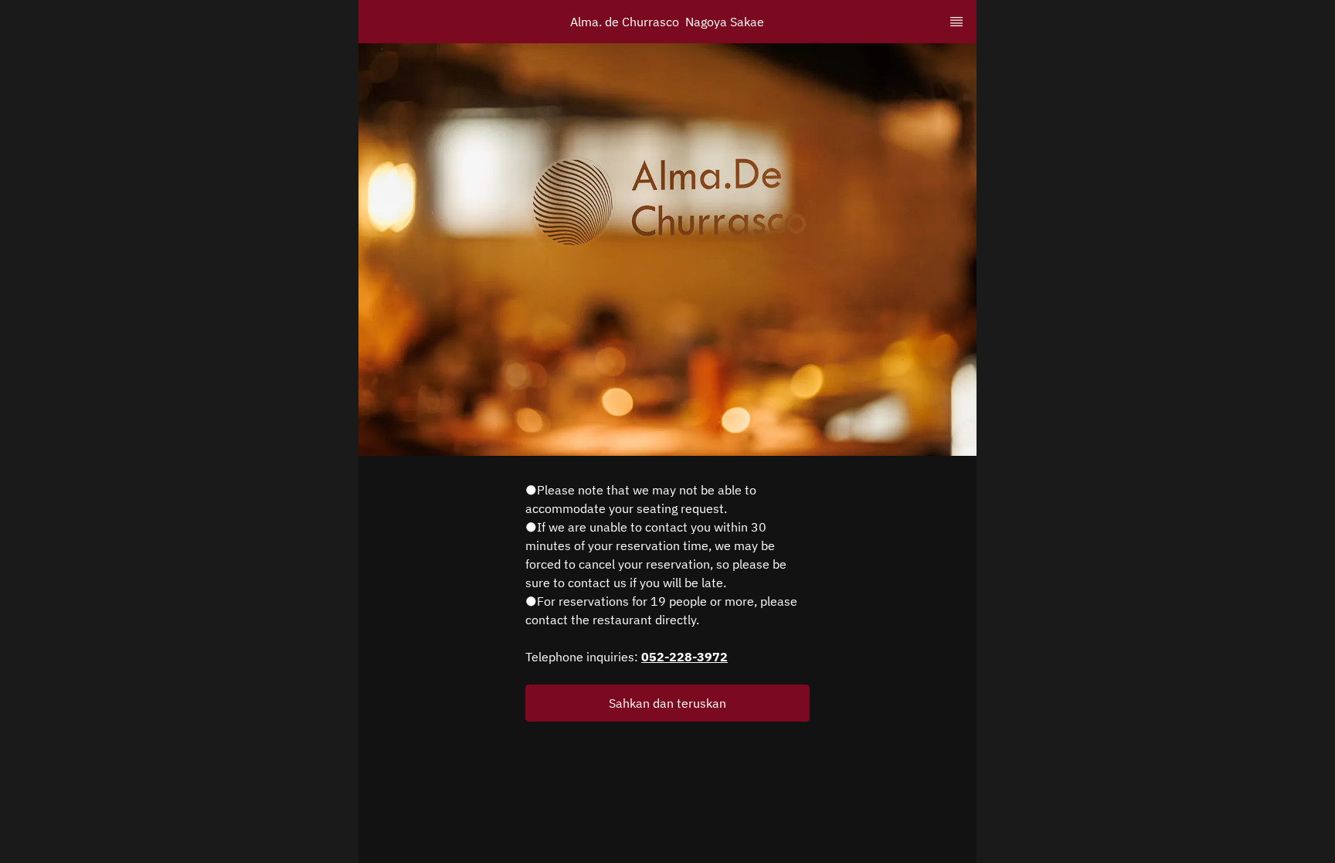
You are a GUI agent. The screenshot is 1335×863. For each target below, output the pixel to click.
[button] (667, 703)
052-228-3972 (684, 656)
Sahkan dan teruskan (667, 703)
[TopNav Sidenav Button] (956, 22)
